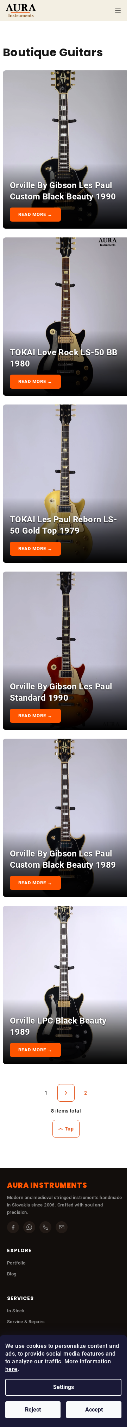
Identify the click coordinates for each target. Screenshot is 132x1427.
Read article (36, 215)
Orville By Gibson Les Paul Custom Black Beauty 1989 (63, 859)
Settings (63, 1387)
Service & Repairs (26, 1321)
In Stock (16, 1310)
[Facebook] (13, 1227)
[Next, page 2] (66, 1093)
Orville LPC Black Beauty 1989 (58, 1026)
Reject (33, 1409)
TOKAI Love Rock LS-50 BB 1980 (64, 358)
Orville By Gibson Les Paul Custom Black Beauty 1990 (63, 191)
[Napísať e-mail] (62, 1227)
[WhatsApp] (29, 1227)
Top (69, 1129)
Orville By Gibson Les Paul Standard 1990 (61, 692)
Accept (94, 1409)
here (11, 1369)
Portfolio (16, 1263)
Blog (12, 1273)
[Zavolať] (45, 1227)
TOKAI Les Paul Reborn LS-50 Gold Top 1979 (63, 525)
